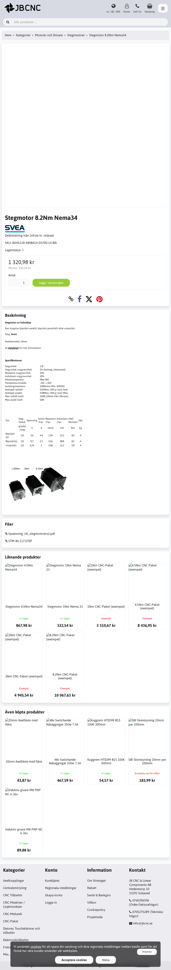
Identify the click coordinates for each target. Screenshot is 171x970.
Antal (11, 275)
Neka (105, 960)
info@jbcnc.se (142, 923)
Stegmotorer (76, 35)
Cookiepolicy (96, 909)
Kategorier (23, 35)
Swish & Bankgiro (99, 895)
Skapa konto (54, 895)
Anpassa (147, 951)
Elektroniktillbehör (16, 940)
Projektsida (95, 917)
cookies (35, 946)
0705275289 (140, 912)
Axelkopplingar (13, 880)
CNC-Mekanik (12, 914)
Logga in (51, 902)
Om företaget (96, 880)
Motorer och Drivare (49, 35)
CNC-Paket (10, 921)
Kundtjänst (52, 880)
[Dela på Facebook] (79, 299)
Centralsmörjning (14, 888)
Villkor (91, 902)
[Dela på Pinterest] (99, 299)
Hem (8, 35)
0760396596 (140, 900)
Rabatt (91, 888)
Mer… (6, 954)
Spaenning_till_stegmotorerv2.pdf (31, 533)
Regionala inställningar (60, 888)
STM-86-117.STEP (20, 541)
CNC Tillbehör (12, 895)
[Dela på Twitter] (89, 299)
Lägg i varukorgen (51, 282)
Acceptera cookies (74, 960)
